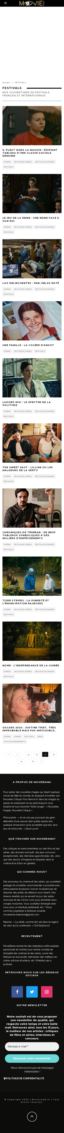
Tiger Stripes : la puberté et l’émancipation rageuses (25, 602)
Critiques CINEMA (23, 162)
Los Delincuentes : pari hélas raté (30, 283)
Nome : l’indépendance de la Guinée (30, 665)
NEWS (40, 736)
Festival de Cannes (44, 162)
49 (21, 761)
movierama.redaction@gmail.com (21, 914)
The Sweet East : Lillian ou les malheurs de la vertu (27, 469)
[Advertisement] (32, 47)
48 (53, 754)
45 (28, 754)
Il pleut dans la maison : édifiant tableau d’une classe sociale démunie (30, 152)
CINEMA (7, 162)
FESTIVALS (8, 167)
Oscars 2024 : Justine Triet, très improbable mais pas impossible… (29, 729)
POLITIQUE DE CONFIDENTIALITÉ (25, 1078)
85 (33, 761)
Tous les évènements (15, 741)
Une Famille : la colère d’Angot (28, 345)
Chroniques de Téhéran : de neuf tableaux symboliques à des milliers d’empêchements (29, 535)
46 (37, 754)
